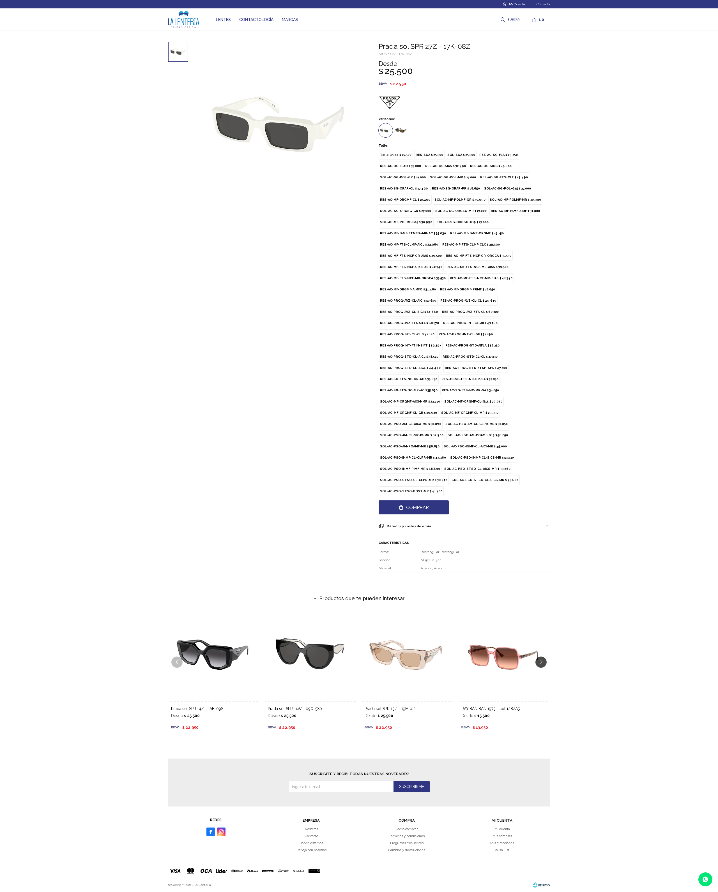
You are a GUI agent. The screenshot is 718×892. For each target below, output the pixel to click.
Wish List (502, 850)
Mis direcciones (502, 843)
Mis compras (502, 836)
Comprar (417, 507)
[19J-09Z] (401, 130)
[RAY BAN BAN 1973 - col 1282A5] (504, 655)
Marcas (290, 19)
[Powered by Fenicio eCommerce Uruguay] (541, 885)
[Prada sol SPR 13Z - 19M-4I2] (407, 655)
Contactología (256, 19)
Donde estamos (311, 843)
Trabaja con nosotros (311, 850)
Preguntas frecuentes (407, 843)
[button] (510, 20)
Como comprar (407, 829)
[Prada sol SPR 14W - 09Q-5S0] (310, 655)
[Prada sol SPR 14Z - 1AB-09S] (213, 655)
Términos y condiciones (407, 836)
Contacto (543, 4)
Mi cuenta (502, 829)
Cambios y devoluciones (406, 850)
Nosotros (311, 829)
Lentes (223, 19)
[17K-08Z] (386, 130)
